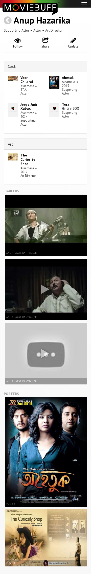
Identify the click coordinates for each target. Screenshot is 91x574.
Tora (65, 104)
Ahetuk (68, 77)
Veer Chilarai (26, 79)
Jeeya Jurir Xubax (28, 106)
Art (10, 144)
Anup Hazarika (42, 20)
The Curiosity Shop (27, 159)
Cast (12, 66)
